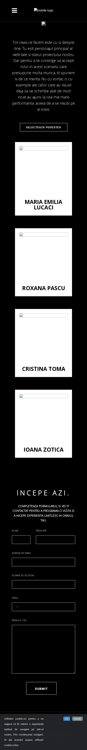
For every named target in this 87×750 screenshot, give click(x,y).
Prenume (41, 530)
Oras (15, 597)
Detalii (77, 718)
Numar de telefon (23, 575)
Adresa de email (21, 553)
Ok (66, 718)
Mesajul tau (19, 620)
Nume (15, 530)
